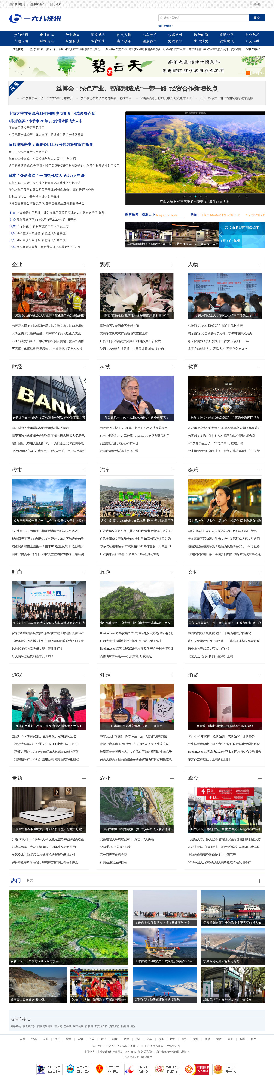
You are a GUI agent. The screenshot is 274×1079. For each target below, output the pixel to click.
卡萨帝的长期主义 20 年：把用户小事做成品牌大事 (134, 428)
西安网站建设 (45, 1026)
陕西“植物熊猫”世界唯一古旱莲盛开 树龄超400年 (136, 315)
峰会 (193, 778)
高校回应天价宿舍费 (113, 854)
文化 (193, 572)
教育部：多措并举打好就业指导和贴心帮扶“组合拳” (222, 435)
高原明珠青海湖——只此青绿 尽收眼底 (126, 656)
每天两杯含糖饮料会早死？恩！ (33, 656)
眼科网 (125, 1026)
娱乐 (193, 470)
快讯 (34, 1039)
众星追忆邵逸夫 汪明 (242, 241)
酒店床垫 (114, 1026)
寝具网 (58, 1026)
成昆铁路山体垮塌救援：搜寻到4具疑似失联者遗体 (137, 829)
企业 (17, 264)
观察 (105, 264)
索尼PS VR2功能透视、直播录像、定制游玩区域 (44, 736)
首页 (22, 1039)
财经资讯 (47, 41)
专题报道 (21, 41)
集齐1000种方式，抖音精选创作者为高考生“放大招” (43, 158)
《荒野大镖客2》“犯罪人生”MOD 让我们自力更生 (45, 744)
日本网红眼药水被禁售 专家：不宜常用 (137, 726)
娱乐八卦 (175, 35)
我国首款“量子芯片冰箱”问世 (119, 443)
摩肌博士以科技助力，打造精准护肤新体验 (224, 726)
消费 (193, 675)
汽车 (105, 470)
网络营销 (16, 1026)
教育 (193, 367)
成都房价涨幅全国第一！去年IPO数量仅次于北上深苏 (48, 520)
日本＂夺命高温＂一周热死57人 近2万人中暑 (47, 175)
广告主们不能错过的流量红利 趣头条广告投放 (130, 341)
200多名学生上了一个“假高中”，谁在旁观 (215, 443)
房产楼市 (124, 41)
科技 (105, 367)
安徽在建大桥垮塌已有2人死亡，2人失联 (127, 839)
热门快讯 (21, 35)
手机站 (57, 4)
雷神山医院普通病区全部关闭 (119, 325)
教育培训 (98, 41)
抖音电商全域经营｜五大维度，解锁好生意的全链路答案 (46, 134)
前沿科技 (73, 41)
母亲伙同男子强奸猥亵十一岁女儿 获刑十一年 (218, 341)
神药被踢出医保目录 (113, 862)
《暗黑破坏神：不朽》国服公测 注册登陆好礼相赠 (45, 759)
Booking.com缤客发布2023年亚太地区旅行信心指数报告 (224, 751)
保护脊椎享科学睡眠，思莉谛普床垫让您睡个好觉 (49, 829)
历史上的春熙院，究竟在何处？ (209, 648)
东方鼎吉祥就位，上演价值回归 (209, 759)
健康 (105, 675)
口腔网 (89, 1026)
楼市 (17, 470)
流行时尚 (201, 35)
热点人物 (124, 35)
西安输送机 (101, 1026)
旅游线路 (227, 35)
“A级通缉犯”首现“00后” (115, 847)
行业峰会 (73, 35)
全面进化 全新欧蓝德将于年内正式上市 (42, 226)
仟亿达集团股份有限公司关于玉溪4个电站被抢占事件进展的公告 (51, 189)
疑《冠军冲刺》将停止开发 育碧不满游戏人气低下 (48, 726)
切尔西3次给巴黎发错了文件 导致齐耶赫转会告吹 (220, 333)
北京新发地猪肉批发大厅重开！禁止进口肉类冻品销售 (49, 315)
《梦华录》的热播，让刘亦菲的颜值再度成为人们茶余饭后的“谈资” (61, 212)
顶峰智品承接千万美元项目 (27, 127)
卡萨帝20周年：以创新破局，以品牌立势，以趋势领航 (48, 325)
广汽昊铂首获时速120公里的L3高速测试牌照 (129, 554)
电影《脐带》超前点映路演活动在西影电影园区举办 (224, 417)
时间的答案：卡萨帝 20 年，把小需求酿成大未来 (45, 121)
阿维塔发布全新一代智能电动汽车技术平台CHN (48, 247)
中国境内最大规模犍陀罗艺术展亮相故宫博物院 (219, 633)
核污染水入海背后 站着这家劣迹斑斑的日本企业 (44, 854)
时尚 (17, 572)
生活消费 (201, 41)
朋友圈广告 (29, 1026)
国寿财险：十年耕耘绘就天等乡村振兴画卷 (40, 428)
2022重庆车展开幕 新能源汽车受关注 (41, 233)
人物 (193, 264)
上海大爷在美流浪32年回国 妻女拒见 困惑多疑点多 (89, 49)
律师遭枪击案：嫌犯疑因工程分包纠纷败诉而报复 (51, 144)
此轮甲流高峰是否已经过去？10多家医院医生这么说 (134, 744)
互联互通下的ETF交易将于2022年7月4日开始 (46, 219)
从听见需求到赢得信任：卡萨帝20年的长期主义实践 (46, 333)
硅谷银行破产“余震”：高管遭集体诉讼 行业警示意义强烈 (153, 49)
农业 (105, 778)
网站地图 (39, 4)
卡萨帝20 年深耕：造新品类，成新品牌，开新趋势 (221, 736)
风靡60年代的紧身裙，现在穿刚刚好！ (37, 648)
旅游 (105, 572)
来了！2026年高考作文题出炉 (28, 152)
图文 (30, 880)
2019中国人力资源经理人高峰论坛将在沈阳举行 (219, 862)
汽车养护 (150, 35)
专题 (17, 778)
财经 (17, 367)
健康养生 (150, 41)
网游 (133, 1026)
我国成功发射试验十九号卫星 (119, 451)
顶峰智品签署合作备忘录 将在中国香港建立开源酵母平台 (46, 203)
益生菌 (67, 1026)
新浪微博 (20, 4)
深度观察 (98, 35)
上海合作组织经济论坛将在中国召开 (212, 854)
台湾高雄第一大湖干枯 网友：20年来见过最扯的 (44, 847)
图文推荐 (252, 41)
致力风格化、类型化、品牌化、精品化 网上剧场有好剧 (224, 520)
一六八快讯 (128, 1057)
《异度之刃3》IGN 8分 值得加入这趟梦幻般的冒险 (45, 751)
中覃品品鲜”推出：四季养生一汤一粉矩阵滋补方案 (133, 736)
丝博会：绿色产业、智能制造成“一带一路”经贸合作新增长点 (137, 88)
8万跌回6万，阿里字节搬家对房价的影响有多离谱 (45, 531)
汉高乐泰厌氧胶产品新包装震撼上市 (124, 333)
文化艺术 (252, 35)
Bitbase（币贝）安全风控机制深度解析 (34, 196)
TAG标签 (255, 4)
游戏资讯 (175, 41)
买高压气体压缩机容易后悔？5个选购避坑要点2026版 (47, 348)
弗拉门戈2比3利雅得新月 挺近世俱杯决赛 (215, 325)
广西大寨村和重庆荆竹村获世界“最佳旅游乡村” (195, 201)
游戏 (17, 675)
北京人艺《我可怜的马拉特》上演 (210, 656)
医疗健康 (78, 1026)
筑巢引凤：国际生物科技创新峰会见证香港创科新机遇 (44, 183)
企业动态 (47, 35)
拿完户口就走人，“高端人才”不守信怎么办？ (225, 315)
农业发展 (227, 41)
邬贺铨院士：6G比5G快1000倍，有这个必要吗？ (216, 49)
